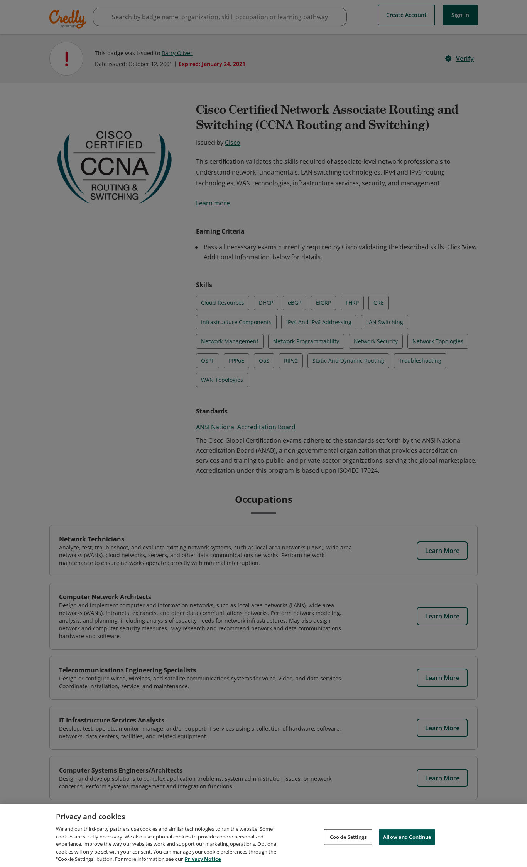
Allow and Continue (407, 836)
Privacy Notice (203, 858)
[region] (263, 835)
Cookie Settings (348, 836)
